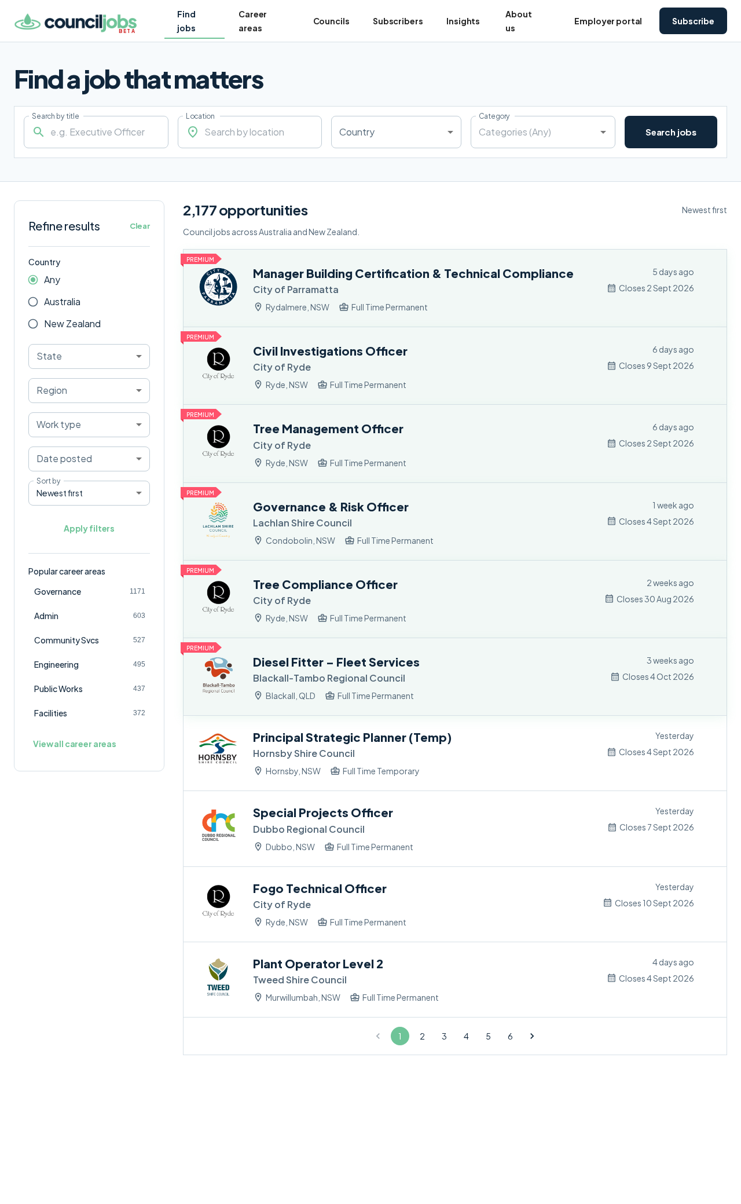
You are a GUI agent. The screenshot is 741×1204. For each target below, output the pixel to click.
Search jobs (670, 131)
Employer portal (608, 21)
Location (200, 115)
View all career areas (74, 743)
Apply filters (89, 528)
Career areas (253, 21)
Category (494, 115)
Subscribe (693, 21)
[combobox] (396, 132)
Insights (463, 21)
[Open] (603, 132)
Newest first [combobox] (59, 493)
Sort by (48, 480)
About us (518, 21)
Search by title (55, 115)
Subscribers (398, 21)
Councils (331, 21)
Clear (140, 225)
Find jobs (186, 21)
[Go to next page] (532, 1036)
